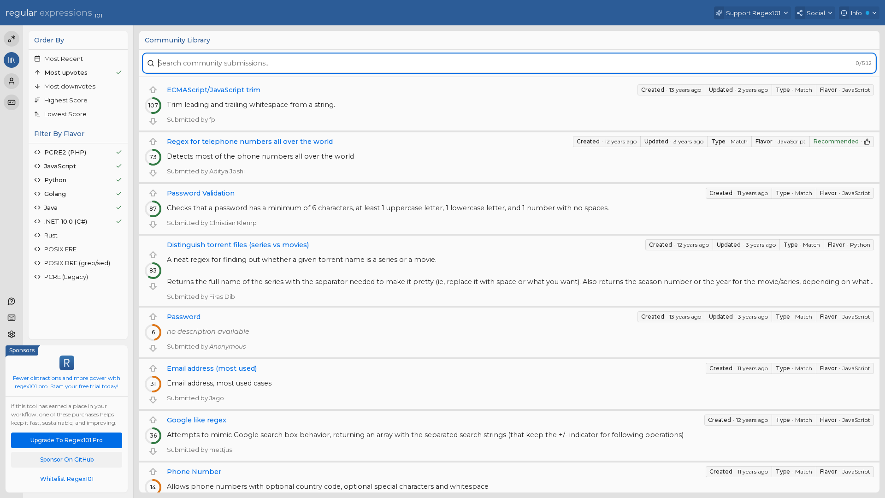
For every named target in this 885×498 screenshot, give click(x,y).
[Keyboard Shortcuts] (11, 317)
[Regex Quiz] (11, 102)
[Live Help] (11, 301)
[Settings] (11, 334)
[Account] (11, 81)
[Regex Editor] (11, 39)
